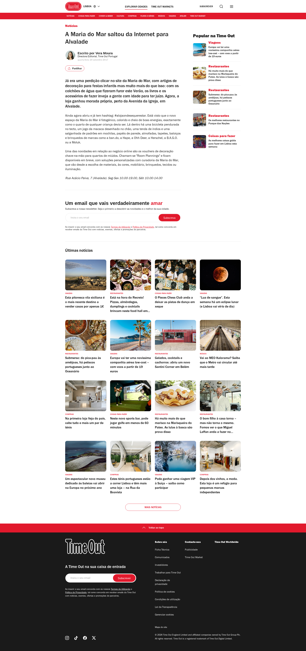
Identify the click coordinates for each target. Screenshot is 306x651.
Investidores (161, 565)
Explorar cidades (136, 7)
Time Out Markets (162, 7)
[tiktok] (76, 638)
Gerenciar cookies (164, 615)
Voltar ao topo (156, 528)
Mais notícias (153, 507)
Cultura (120, 16)
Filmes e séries (147, 16)
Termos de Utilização (120, 227)
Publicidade (191, 550)
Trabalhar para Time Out (168, 573)
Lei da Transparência (166, 607)
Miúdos (161, 16)
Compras (132, 16)
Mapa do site (161, 627)
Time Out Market (197, 16)
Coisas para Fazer (86, 16)
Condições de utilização (167, 599)
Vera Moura (104, 53)
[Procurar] (221, 6)
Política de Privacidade (143, 227)
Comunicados (162, 557)
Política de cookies (165, 592)
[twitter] (94, 638)
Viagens (172, 16)
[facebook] (85, 638)
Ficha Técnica (162, 550)
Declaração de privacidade (162, 582)
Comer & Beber (106, 16)
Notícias (70, 16)
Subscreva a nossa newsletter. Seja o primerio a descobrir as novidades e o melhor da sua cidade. (117, 209)
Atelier (183, 16)
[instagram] (67, 638)
